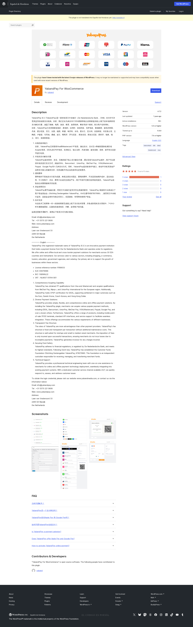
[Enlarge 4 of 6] (84, 446)
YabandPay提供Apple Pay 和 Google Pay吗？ (50, 518)
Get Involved (120, 594)
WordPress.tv (86, 605)
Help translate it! (118, 18)
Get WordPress (182, 4)
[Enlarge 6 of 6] (113, 444)
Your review (127, 197)
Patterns (47, 605)
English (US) (156, 140)
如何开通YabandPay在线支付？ (44, 525)
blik (154, 145)
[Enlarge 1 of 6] (56, 421)
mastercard (152, 150)
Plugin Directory (15, 11)
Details (37, 102)
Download (156, 91)
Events (117, 598)
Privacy (11, 605)
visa (159, 150)
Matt (153, 598)
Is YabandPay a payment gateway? (46, 532)
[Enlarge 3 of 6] (84, 421)
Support (158, 102)
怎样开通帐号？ (38, 503)
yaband (50, 92)
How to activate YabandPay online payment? (50, 546)
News (11, 598)
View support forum (130, 216)
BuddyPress (156, 605)
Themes (47, 598)
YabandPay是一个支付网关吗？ (44, 510)
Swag (118, 605)
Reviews (48, 102)
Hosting (12, 601)
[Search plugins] (32, 25)
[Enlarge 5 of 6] (113, 421)
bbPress (155, 601)
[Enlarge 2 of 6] (56, 449)
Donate (119, 601)
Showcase (48, 594)
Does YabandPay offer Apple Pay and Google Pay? (53, 539)
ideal (158, 145)
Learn (82, 594)
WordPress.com (157, 594)
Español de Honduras (37, 615)
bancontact (147, 145)
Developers (84, 601)
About (11, 594)
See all (158, 197)
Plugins (47, 601)
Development (62, 102)
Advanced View (128, 156)
